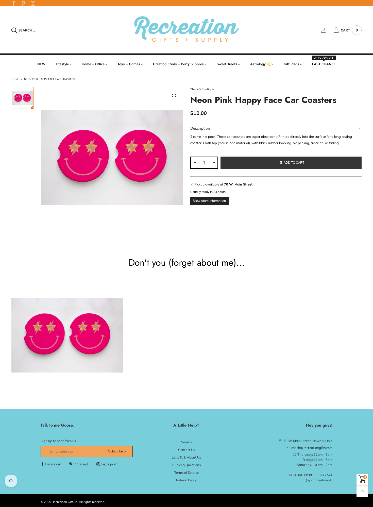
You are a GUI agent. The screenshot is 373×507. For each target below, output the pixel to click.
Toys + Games (128, 64)
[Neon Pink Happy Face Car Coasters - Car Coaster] (112, 157)
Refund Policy (186, 480)
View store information (209, 201)
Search (186, 442)
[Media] (174, 96)
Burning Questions (186, 465)
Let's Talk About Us (186, 457)
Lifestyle (62, 64)
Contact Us (186, 450)
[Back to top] (362, 491)
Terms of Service (186, 472)
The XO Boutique (202, 89)
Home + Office (93, 64)
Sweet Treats (227, 64)
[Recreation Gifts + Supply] (186, 29)
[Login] (327, 30)
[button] (194, 162)
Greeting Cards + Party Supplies (178, 64)
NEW (41, 64)
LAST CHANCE (324, 63)
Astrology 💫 (260, 64)
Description (200, 128)
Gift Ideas (291, 64)
